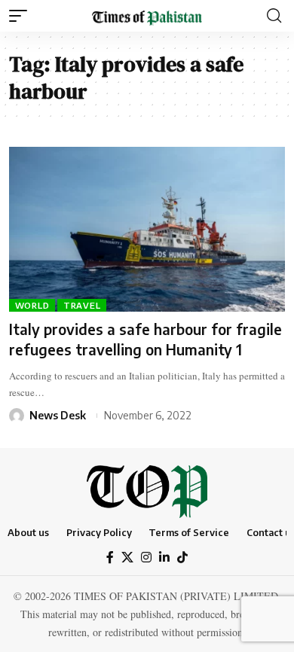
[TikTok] (182, 557)
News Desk (57, 415)
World (32, 305)
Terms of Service (189, 532)
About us (28, 532)
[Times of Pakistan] (147, 15)
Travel (82, 305)
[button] (22, 16)
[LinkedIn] (164, 557)
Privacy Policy (99, 532)
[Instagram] (146, 557)
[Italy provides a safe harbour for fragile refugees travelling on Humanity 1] (147, 229)
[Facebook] (110, 557)
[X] (127, 557)
